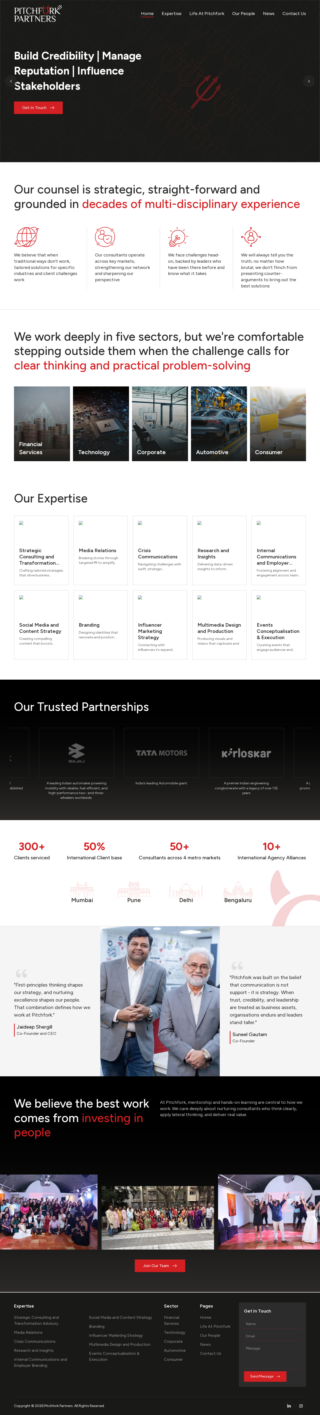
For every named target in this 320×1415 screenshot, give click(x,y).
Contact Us (294, 13)
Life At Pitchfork (207, 13)
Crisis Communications (35, 1341)
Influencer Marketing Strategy (116, 1335)
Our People (243, 13)
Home (147, 13)
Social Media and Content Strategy (120, 1317)
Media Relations (28, 1332)
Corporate (173, 1341)
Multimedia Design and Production (119, 1344)
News (268, 13)
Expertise (172, 13)
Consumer (173, 1359)
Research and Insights (34, 1350)
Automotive (175, 1350)
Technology (174, 1332)
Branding (96, 1326)
